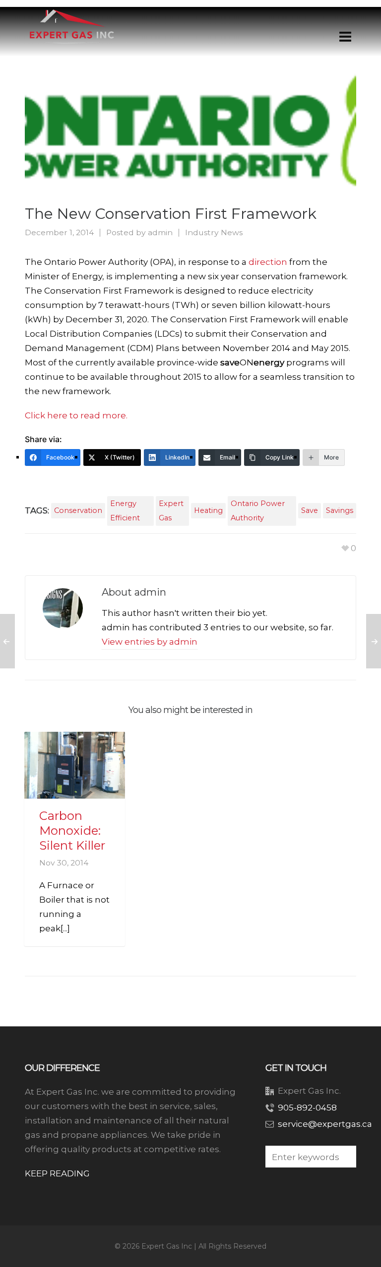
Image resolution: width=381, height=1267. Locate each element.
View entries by (149, 642)
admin (160, 232)
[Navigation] (345, 36)
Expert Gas (171, 510)
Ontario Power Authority (258, 510)
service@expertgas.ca (325, 1124)
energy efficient (125, 510)
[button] (343, 1156)
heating (208, 510)
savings (339, 510)
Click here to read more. (76, 415)
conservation (78, 510)
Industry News (214, 232)
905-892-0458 (307, 1108)
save (309, 510)
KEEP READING (57, 1173)
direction (268, 262)
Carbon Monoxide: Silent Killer (72, 831)
